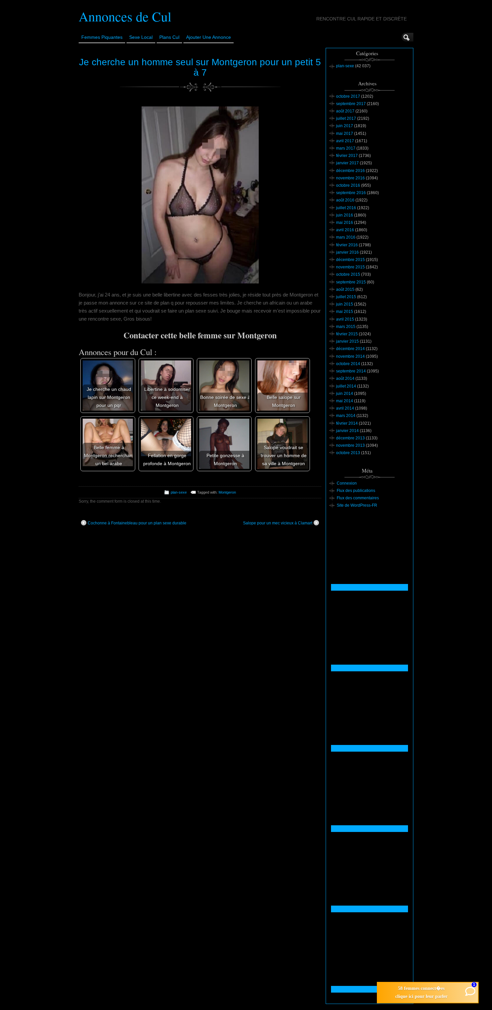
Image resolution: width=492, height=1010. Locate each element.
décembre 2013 (350, 438)
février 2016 (347, 245)
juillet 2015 (346, 296)
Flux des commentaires (358, 498)
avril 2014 (345, 408)
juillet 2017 (346, 118)
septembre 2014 (351, 371)
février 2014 (347, 423)
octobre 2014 (348, 363)
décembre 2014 (350, 348)
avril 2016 (345, 230)
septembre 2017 (351, 103)
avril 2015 (345, 319)
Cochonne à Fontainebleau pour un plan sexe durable (137, 523)
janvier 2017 (347, 163)
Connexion (347, 483)
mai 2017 (344, 133)
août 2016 (345, 200)
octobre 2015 (348, 274)
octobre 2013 (348, 452)
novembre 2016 (350, 178)
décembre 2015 (350, 259)
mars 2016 (345, 237)
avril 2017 (345, 141)
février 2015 (347, 334)
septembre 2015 (351, 282)
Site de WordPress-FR (357, 505)
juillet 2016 (346, 207)
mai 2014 (344, 401)
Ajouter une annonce (208, 37)
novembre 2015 (350, 267)
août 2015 (345, 289)
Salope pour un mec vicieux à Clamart (277, 523)
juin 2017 (344, 125)
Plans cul (169, 37)
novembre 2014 (350, 356)
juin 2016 (344, 215)
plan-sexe (179, 492)
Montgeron (227, 492)
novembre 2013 (350, 445)
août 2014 (345, 378)
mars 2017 (345, 148)
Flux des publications (356, 490)
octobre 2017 (348, 96)
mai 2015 (344, 311)
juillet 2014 (346, 386)
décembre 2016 (350, 170)
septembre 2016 (351, 192)
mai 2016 (344, 222)
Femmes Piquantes (101, 37)
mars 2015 (345, 326)
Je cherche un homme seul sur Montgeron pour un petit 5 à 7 (200, 67)
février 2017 (347, 155)
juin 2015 (344, 304)
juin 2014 (344, 393)
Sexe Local (141, 37)
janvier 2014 (347, 430)
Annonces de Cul (125, 16)
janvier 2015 (347, 341)
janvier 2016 (347, 252)
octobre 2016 (348, 185)
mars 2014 (345, 415)
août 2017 (345, 111)
